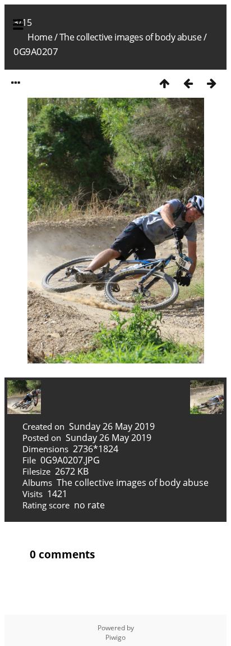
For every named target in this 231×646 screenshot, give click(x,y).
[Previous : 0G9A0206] (188, 82)
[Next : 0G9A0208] (211, 82)
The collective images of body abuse (130, 37)
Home (39, 37)
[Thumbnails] (164, 82)
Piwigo (115, 637)
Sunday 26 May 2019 (112, 426)
